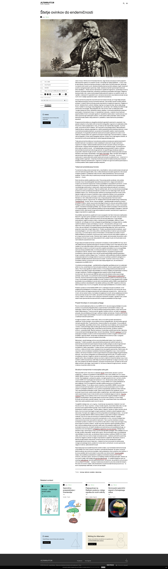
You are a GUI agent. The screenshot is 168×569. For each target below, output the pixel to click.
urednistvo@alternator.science (96, 540)
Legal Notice (52, 565)
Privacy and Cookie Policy (94, 567)
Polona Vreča (52, 496)
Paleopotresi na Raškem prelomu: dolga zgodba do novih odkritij (95, 490)
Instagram (88, 561)
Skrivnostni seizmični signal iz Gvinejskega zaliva (116, 490)
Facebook (79, 561)
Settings (103, 567)
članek (102, 373)
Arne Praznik (48, 85)
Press (79, 565)
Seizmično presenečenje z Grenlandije (69, 490)
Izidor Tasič (66, 497)
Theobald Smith (79, 201)
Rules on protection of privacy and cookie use (67, 565)
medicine (87, 472)
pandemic (92, 472)
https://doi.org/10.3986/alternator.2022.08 (55, 91)
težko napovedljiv (104, 153)
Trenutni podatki (119, 453)
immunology (98, 472)
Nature (47, 17)
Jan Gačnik (45, 496)
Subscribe (46, 122)
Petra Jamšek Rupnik (91, 497)
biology (82, 472)
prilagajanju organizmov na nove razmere (104, 429)
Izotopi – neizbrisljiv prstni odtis (49, 490)
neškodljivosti (84, 460)
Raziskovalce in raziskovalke (116, 276)
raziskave (123, 311)
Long (43, 17)
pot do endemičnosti (101, 458)
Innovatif (126, 565)
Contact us (92, 544)
